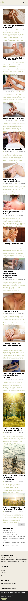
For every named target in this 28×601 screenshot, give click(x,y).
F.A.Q (2, 574)
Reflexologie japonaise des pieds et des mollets (13, 375)
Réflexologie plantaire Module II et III (13, 59)
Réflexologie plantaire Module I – (13, 26)
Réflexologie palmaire (13, 118)
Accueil (2, 569)
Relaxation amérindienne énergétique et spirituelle (10, 274)
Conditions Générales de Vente (8, 588)
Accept (4, 598)
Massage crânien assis (14, 244)
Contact (3, 575)
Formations (3, 572)
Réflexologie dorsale (12, 149)
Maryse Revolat (8, 30)
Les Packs (20, 432)
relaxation (21, 215)
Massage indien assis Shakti (13, 212)
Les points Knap (10, 311)
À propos (3, 570)
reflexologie (21, 30)
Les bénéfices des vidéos (9, 532)
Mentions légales (5, 586)
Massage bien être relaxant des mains (12, 345)
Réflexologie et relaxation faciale (11, 180)
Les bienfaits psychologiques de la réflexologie (14, 542)
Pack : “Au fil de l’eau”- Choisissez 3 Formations (14, 477)
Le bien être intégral (7, 530)
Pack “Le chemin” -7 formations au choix (12, 429)
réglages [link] (8, 596)
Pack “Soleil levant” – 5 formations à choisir (14, 508)
